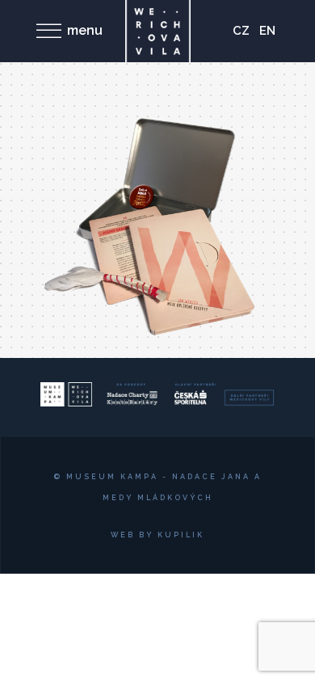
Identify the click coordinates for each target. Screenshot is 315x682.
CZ (241, 30)
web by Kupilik (157, 535)
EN (267, 30)
